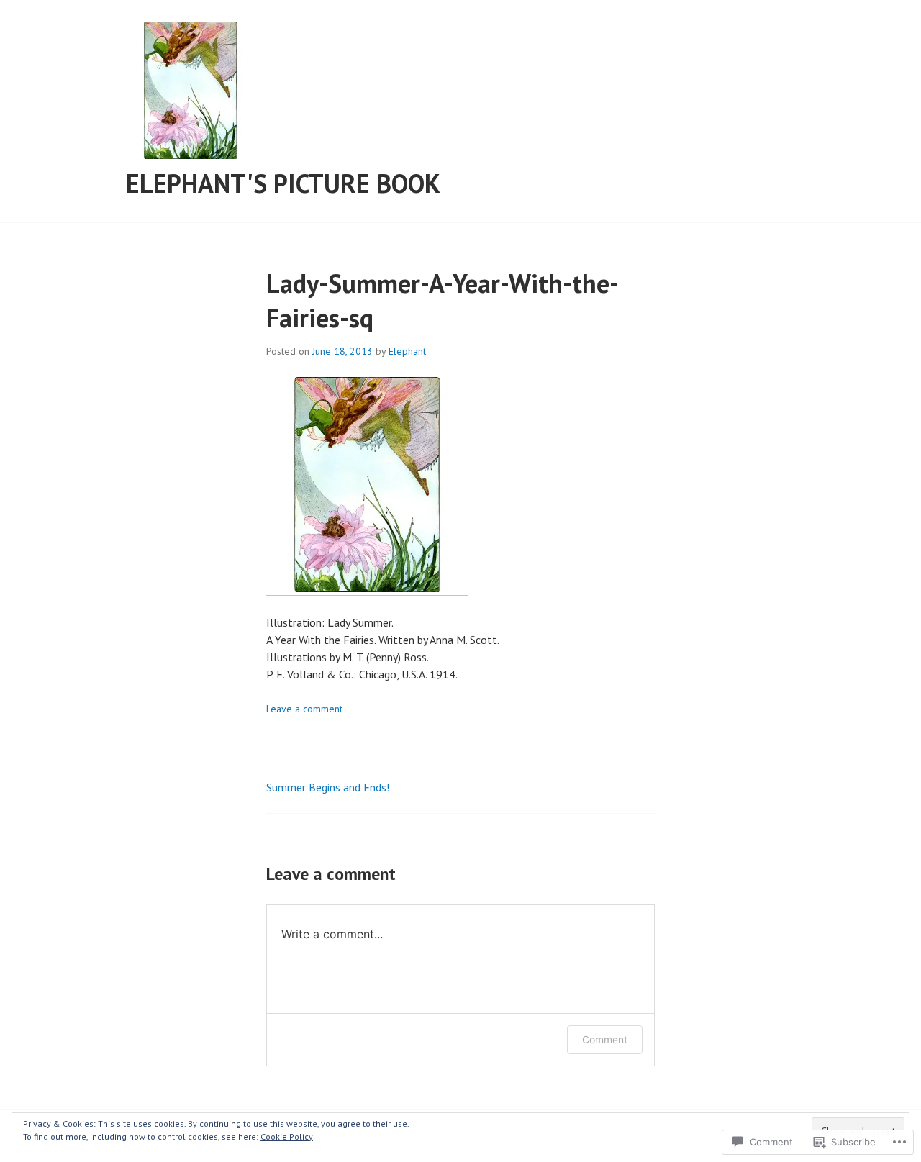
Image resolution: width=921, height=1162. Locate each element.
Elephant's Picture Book (283, 183)
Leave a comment (304, 708)
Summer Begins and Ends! (327, 787)
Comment (604, 1039)
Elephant (407, 351)
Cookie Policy (286, 1136)
